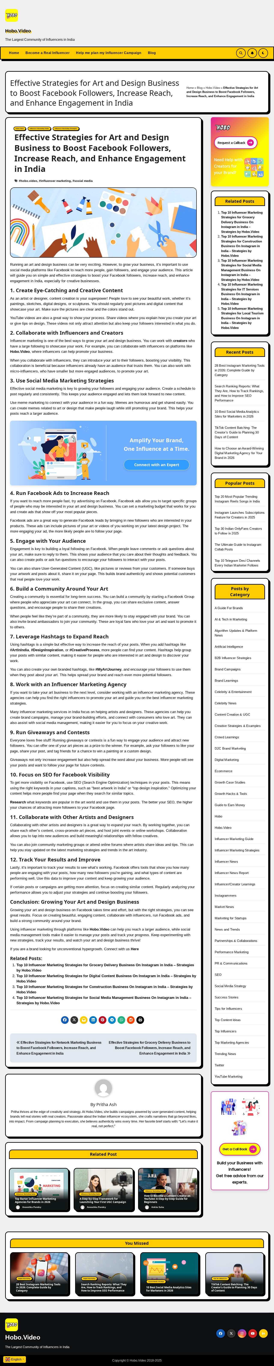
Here (135, 949)
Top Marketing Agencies (232, 1042)
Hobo (218, 816)
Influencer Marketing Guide (39, 128)
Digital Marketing (227, 760)
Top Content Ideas (228, 1020)
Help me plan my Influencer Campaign (108, 53)
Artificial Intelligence (229, 646)
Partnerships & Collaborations (236, 941)
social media (83, 180)
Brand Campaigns (228, 669)
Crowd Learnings (227, 737)
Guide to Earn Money (230, 805)
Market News (224, 907)
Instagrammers (226, 895)
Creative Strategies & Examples (238, 726)
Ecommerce (223, 771)
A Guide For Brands (229, 608)
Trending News (225, 1054)
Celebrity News (226, 703)
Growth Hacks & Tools (231, 793)
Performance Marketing (232, 952)
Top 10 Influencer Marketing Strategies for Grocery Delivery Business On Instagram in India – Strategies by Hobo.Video (242, 222)
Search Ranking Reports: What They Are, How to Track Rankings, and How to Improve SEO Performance (104, 1287)
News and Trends (227, 929)
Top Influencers (226, 1031)
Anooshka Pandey (31, 1207)
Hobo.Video (18, 31)
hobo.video (29, 180)
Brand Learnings (226, 680)
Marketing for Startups (231, 918)
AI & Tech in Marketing (231, 619)
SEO (218, 974)
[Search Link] (241, 53)
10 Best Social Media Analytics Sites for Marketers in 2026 (168, 1289)
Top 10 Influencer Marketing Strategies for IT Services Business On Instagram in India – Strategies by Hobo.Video (242, 294)
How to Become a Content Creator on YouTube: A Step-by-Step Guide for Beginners (167, 1199)
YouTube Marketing (228, 1076)
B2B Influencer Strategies (233, 658)
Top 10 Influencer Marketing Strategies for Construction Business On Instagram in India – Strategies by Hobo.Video (242, 246)
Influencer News (226, 861)
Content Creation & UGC (232, 714)
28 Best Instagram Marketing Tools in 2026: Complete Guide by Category (240, 370)
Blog (152, 53)
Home (14, 53)
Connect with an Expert (156, 464)
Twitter (219, 1065)
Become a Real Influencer (47, 53)
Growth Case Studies (230, 782)
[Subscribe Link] (252, 53)
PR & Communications (231, 963)
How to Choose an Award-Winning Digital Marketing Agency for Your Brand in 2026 (239, 453)
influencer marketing (56, 180)
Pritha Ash (106, 1104)
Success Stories (226, 997)
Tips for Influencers (228, 1008)
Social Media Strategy (230, 986)
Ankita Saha (157, 1207)
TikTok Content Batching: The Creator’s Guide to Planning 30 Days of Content (237, 432)
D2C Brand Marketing (230, 748)
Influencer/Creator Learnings (235, 884)
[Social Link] (220, 1333)
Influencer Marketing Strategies (66, 128)
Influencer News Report (232, 873)
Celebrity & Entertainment (233, 692)
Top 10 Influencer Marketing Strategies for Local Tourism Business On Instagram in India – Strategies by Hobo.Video (242, 318)
